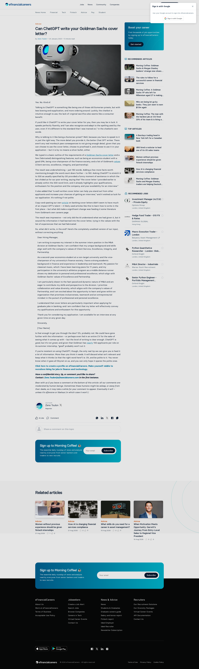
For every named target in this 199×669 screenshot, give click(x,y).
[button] (99, 334)
